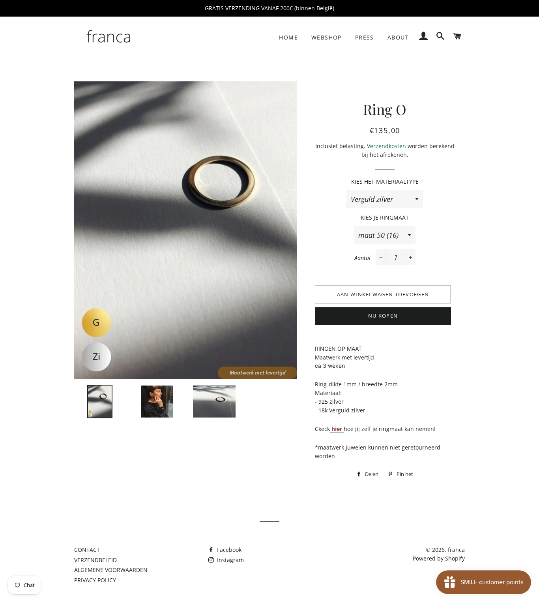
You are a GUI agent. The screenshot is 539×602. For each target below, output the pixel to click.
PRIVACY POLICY (95, 580)
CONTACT (87, 549)
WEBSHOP (326, 37)
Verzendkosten (386, 146)
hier (337, 429)
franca (456, 549)
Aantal (362, 257)
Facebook (228, 549)
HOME (288, 37)
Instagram (229, 560)
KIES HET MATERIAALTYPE (385, 181)
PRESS (364, 37)
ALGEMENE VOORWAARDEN (111, 570)
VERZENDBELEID (95, 560)
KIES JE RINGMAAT (385, 217)
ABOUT (398, 37)
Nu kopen (383, 315)
